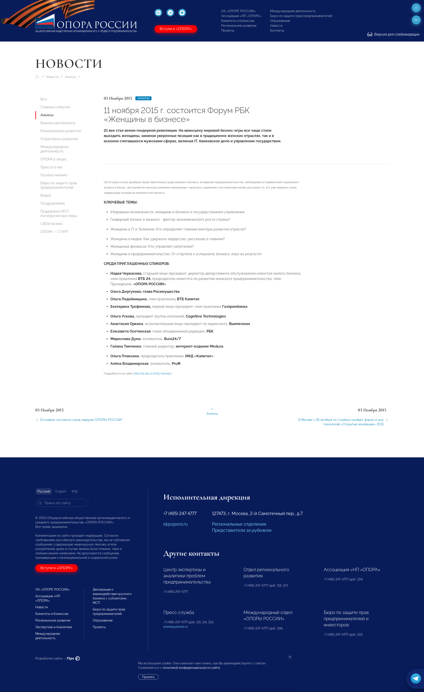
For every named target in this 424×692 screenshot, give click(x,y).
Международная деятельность (293, 11)
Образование (280, 21)
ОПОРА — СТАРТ (54, 232)
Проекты (227, 30)
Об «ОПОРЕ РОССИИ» (238, 11)
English (60, 491)
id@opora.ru (175, 524)
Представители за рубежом (241, 530)
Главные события (55, 107)
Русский (44, 491)
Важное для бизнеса (57, 123)
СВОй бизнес (51, 224)
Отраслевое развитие (59, 139)
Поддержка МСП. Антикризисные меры (58, 213)
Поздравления (52, 203)
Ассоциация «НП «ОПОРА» (241, 16)
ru (416, 19)
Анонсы (70, 77)
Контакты (277, 30)
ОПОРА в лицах (53, 159)
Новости (276, 25)
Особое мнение (53, 175)
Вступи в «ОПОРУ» (176, 29)
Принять (148, 677)
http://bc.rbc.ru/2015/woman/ (153, 373)
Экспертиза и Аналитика (53, 627)
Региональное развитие (238, 25)
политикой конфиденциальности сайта (191, 667)
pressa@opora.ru (175, 626)
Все (43, 99)
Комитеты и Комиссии (237, 21)
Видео (45, 195)
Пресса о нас (51, 167)
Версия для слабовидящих (396, 34)
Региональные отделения (239, 524)
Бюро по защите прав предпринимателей (301, 16)
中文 (75, 491)
